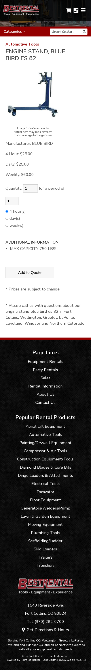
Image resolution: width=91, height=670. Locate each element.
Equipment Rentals (45, 361)
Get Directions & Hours (47, 629)
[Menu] (83, 10)
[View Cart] (68, 10)
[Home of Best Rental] (46, 597)
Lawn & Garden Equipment (45, 516)
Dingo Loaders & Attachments (45, 475)
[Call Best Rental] (76, 10)
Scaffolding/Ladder (45, 541)
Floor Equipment (45, 500)
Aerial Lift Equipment (45, 426)
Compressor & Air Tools (45, 451)
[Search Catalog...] (84, 32)
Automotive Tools (22, 44)
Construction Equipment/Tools (45, 459)
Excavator (45, 491)
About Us (45, 394)
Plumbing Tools (45, 532)
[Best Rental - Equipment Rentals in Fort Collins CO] (21, 14)
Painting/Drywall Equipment (45, 442)
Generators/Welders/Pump (45, 508)
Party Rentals (45, 369)
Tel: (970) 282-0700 (45, 621)
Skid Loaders (45, 549)
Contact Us (45, 402)
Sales (45, 378)
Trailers (45, 557)
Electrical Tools (45, 483)
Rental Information (45, 386)
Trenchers (45, 565)
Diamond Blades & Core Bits (45, 467)
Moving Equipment (45, 524)
